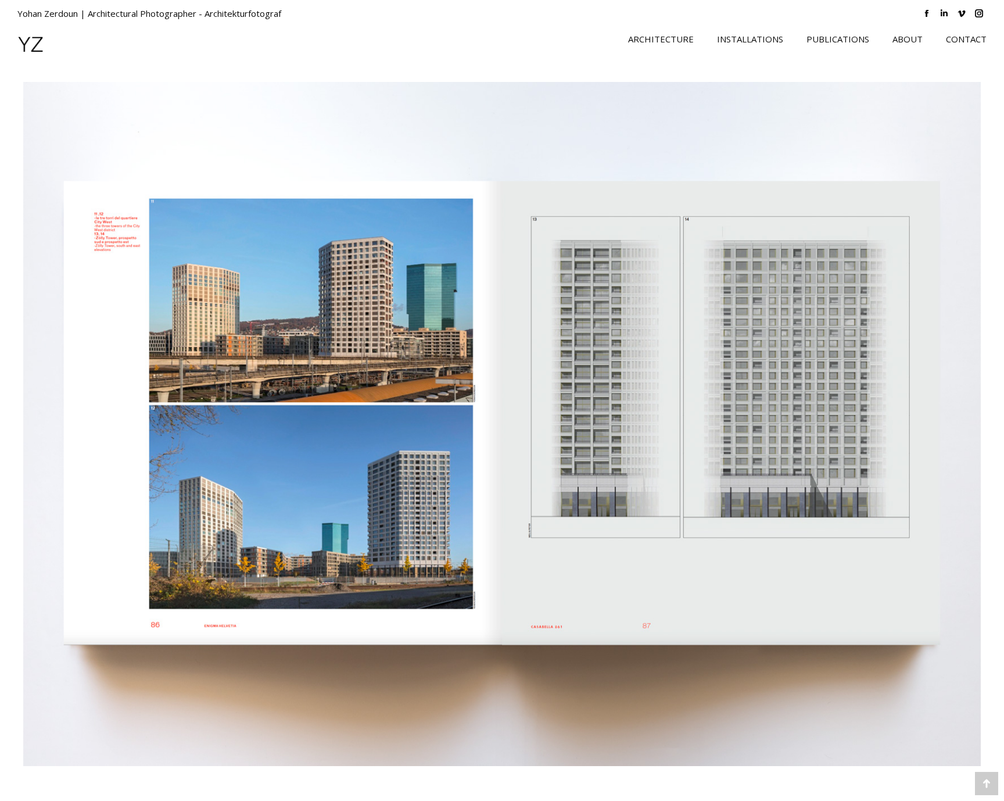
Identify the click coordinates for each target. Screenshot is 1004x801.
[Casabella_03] (502, 424)
